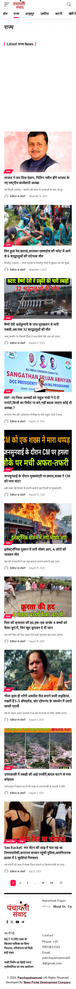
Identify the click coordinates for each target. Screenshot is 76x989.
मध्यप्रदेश (10, 841)
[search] (69, 4)
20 (51, 882)
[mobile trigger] (7, 4)
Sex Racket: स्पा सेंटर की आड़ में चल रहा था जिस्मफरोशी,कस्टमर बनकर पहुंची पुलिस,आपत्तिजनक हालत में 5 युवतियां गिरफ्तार (37, 852)
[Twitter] (12, 922)
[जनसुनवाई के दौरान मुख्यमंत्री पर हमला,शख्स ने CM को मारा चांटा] (38, 450)
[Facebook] (7, 922)
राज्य (8, 171)
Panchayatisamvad (30, 977)
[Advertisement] (38, 88)
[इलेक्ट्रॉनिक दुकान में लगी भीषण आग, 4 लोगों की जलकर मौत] (38, 523)
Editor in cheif (17, 196)
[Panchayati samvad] (19, 4)
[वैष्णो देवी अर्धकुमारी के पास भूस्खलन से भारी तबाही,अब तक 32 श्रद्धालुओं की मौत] (38, 298)
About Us (59, 906)
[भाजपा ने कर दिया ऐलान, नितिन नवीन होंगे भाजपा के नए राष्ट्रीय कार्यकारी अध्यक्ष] (38, 152)
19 (43, 882)
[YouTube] (17, 922)
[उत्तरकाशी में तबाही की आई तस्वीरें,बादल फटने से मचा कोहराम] (38, 748)
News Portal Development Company (47, 982)
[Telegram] (22, 922)
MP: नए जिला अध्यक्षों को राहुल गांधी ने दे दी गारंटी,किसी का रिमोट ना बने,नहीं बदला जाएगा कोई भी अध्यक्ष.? (38, 402)
